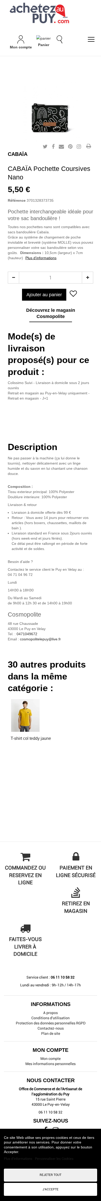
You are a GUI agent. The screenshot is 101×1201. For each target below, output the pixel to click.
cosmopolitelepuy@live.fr (40, 639)
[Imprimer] (88, 146)
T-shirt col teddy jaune (31, 738)
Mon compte (50, 1059)
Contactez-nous (51, 1028)
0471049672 (27, 634)
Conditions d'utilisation (50, 1018)
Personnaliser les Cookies (54, 1159)
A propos (50, 1013)
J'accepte (50, 1189)
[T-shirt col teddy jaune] (31, 715)
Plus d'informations (40, 258)
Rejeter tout (50, 1175)
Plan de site (50, 1033)
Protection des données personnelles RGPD (50, 1023)
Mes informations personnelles (50, 1064)
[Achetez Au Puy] (50, 13)
